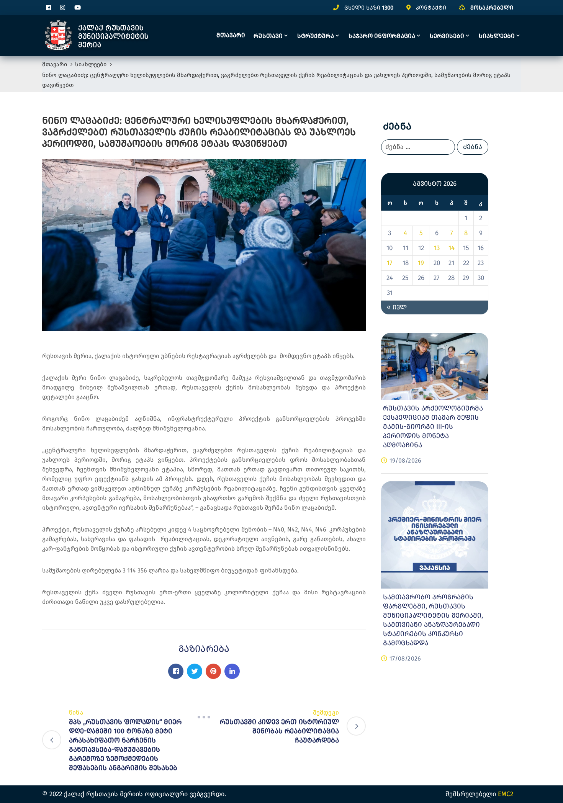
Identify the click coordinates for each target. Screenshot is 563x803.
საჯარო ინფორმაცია (382, 35)
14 (451, 248)
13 (437, 248)
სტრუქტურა (315, 35)
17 (390, 263)
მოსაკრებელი (491, 7)
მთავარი (230, 35)
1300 (387, 7)
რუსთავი (268, 35)
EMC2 (505, 794)
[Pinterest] (213, 671)
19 (421, 263)
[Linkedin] (232, 671)
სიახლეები (497, 35)
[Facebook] (175, 671)
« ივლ (397, 308)
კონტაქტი (431, 7)
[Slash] (204, 717)
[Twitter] (194, 671)
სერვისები (447, 35)
